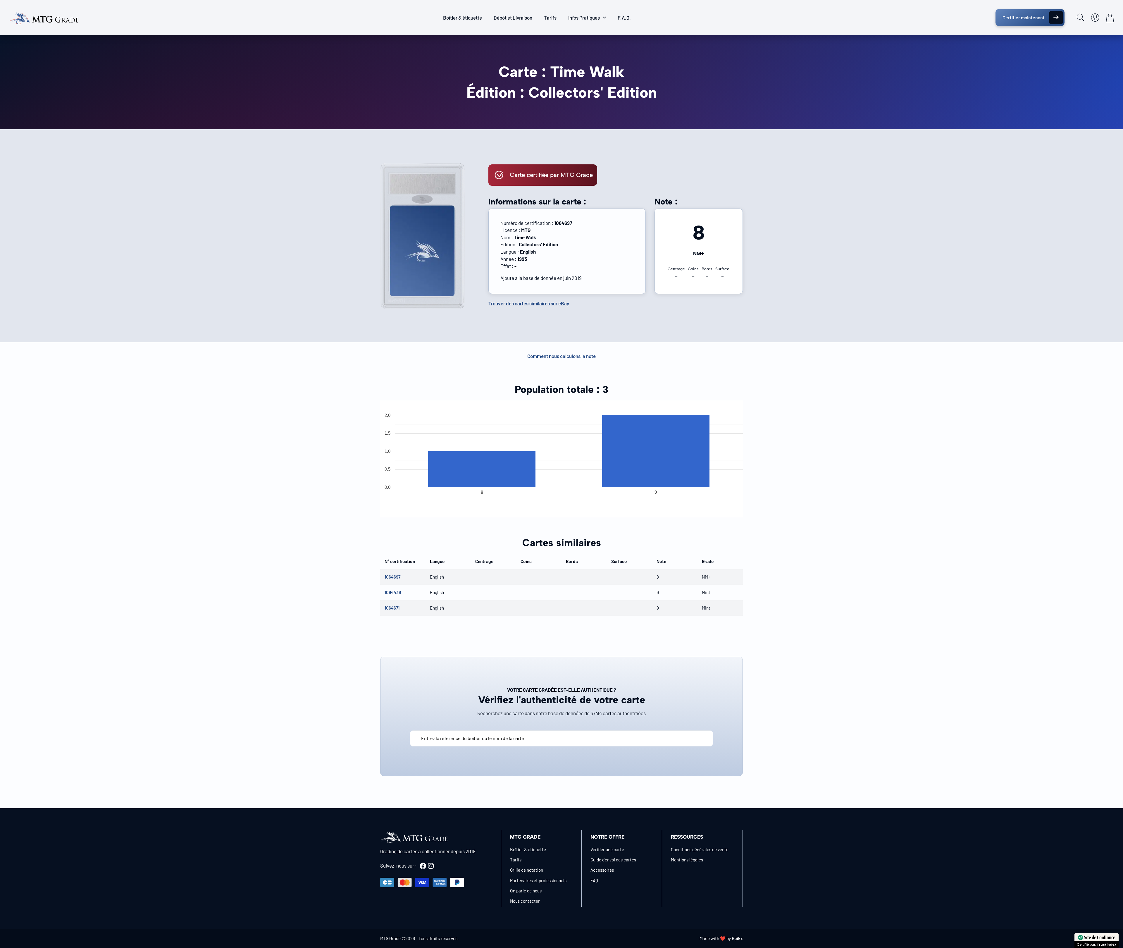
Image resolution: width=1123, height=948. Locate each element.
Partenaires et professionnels (538, 880)
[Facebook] (423, 866)
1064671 (392, 607)
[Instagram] (431, 866)
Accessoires (602, 870)
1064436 (393, 592)
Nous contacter (525, 901)
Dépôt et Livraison (513, 17)
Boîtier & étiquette (462, 17)
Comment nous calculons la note (561, 356)
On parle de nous (526, 890)
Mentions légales (687, 859)
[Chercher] (1080, 17)
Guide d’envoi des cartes (613, 859)
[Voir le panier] (1109, 17)
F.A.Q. (624, 17)
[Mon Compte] (1095, 17)
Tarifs (550, 17)
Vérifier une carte (607, 849)
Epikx (737, 938)
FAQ (594, 880)
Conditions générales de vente (699, 849)
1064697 (392, 576)
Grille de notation (526, 870)
